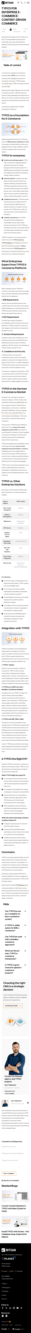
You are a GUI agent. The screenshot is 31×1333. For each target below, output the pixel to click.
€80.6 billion (21, 402)
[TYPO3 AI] (17, 2)
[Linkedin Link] (10, 1308)
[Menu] (28, 3)
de (25, 3)
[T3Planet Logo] (9, 1258)
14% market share (7, 83)
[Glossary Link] (2, 1316)
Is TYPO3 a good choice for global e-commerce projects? (13, 969)
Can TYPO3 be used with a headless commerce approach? (13, 941)
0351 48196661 (6, 1276)
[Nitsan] (9, 1250)
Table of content (12, 65)
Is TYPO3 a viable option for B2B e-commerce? (12, 928)
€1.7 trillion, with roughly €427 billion (12, 413)
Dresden (4, 1271)
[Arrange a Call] (22, 2)
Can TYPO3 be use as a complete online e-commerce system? (13, 915)
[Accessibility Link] (6, 1316)
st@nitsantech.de (10, 1091)
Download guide (11, 1005)
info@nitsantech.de (7, 1278)
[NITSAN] (7, 2)
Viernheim (20, 1271)
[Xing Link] (21, 1308)
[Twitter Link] (6, 1308)
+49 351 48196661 (9, 1093)
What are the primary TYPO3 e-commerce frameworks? (12, 955)
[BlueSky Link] (17, 1308)
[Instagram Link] (13, 1308)
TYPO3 (7, 1321)
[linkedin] (27, 1102)
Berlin (12, 1271)
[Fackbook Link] (2, 1308)
